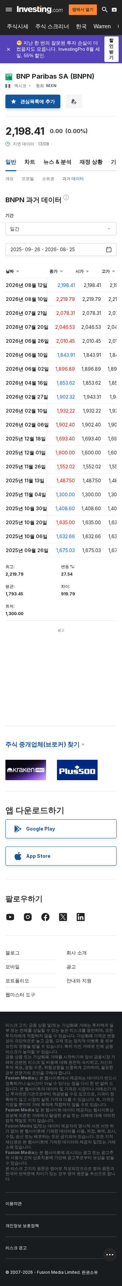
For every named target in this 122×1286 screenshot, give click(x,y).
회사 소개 (76, 952)
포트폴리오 (17, 980)
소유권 (48, 178)
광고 (71, 966)
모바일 (12, 966)
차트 (29, 161)
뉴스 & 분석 (57, 161)
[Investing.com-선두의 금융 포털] (40, 9)
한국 (81, 26)
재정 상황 (91, 161)
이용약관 (13, 1203)
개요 (9, 178)
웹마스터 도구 (20, 994)
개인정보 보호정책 (22, 1225)
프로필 (28, 178)
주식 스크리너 (52, 26)
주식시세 (17, 26)
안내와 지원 (79, 980)
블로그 (12, 952)
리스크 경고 (16, 1247)
